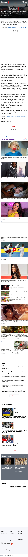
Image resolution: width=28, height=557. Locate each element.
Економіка (12, 535)
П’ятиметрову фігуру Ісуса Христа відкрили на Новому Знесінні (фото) (14, 372)
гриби (11, 136)
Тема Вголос (4, 533)
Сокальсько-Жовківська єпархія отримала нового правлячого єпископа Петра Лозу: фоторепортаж (20, 468)
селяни (15, 136)
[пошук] (17, 2)
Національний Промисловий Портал (16, 27)
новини (20, 136)
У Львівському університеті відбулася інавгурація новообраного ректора (18, 487)
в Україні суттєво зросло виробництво (16, 116)
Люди (2, 538)
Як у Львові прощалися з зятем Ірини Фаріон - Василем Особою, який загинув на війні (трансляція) (14, 431)
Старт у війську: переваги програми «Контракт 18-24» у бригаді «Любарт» (14, 367)
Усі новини (14, 395)
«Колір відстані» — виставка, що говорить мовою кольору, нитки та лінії (12, 386)
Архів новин (21, 535)
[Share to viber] (17, 31)
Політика (12, 533)
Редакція (11, 15)
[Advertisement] (14, 48)
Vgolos (5, 2)
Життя (11, 538)
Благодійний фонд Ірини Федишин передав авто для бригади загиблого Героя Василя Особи (14, 418)
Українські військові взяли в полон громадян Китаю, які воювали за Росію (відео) (7, 468)
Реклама (20, 533)
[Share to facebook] (11, 31)
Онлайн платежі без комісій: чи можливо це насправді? (14, 376)
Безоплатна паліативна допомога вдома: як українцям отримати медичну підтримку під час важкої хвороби (13, 391)
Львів (11, 531)
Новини (2, 531)
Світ (10, 540)
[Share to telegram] (15, 31)
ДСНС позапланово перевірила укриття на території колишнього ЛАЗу (13, 381)
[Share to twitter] (13, 31)
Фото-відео (4, 535)
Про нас (20, 531)
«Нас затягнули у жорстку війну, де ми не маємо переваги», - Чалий (13, 444)
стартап (7, 136)
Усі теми (14, 450)
